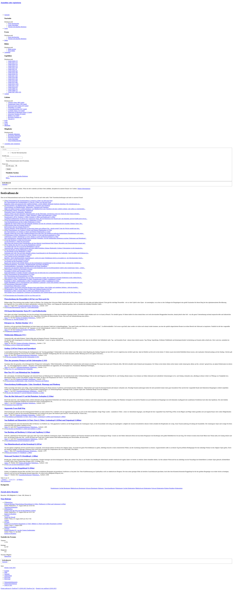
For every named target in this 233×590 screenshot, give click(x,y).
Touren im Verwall (9, 517)
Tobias (6, 343)
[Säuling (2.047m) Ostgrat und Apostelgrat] (17, 345)
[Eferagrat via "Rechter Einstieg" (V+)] (15, 319)
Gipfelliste (7, 52)
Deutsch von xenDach (46, 588)
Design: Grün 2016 (9, 567)
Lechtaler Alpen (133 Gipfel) (16, 110)
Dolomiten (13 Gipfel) (14, 107)
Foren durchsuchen (13, 23)
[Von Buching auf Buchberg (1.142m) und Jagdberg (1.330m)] (22, 428)
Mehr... (8, 178)
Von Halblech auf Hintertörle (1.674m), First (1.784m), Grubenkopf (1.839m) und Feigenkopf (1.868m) (42, 420)
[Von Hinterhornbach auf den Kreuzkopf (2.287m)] (19, 440)
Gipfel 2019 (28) (13, 72)
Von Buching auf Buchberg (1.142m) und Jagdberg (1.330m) (27, 432)
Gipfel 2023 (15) (13, 66)
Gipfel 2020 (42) (13, 71)
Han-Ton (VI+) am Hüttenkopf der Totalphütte (22, 372)
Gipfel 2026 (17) (13, 61)
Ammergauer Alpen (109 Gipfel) (17, 104)
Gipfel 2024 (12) (13, 64)
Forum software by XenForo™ (18, 588)
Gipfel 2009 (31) (13, 89)
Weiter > (20, 479)
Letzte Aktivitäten (13, 25)
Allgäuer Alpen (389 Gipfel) (16, 102)
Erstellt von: (5, 156)
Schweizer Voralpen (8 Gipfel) (17, 114)
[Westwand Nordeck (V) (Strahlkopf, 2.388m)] (18, 452)
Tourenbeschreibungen (24, 306)
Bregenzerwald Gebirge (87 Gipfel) (18, 106)
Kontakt (6, 571)
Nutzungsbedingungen (10, 582)
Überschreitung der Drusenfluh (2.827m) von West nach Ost (26, 299)
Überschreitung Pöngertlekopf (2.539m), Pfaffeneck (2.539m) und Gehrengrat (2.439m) (35, 504)
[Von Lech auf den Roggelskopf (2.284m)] (16, 464)
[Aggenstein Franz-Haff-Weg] (13, 405)
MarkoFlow (7, 556)
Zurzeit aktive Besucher (9, 492)
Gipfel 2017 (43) (13, 76)
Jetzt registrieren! (5, 481)
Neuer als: (5, 164)
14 (17, 479)
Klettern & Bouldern (22, 318)
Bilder (6, 40)
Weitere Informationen (83, 188)
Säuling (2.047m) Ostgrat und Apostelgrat (20, 348)
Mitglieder (7, 125)
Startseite (7, 15)
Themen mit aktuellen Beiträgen (17, 27)
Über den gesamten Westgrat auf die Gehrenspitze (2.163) (25, 360)
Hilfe (5, 572)
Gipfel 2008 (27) (13, 90)
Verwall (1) (11, 119)
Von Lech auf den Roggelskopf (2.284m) (19, 468)
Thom (6, 306)
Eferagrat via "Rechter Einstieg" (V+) (18, 323)
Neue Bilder (11, 51)
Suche (6, 124)
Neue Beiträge (6, 499)
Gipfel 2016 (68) (13, 77)
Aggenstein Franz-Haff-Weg (14, 408)
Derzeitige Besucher (14, 137)
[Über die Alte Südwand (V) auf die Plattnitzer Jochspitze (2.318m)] (24, 393)
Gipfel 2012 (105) (13, 84)
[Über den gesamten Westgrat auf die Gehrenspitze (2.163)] (21, 357)
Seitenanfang (8, 575)
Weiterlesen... (35, 306)
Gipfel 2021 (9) (12, 69)
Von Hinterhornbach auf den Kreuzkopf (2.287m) (23, 444)
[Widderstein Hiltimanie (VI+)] (13, 331)
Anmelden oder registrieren (11, 3)
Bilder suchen (12, 49)
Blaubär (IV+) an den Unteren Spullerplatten (19, 530)
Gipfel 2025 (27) (13, 62)
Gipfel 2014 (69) (13, 80)
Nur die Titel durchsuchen (19, 153)
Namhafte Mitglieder (14, 134)
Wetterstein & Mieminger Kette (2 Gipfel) (20, 112)
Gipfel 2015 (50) (13, 79)
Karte (6, 120)
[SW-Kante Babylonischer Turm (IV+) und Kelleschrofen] (21, 307)
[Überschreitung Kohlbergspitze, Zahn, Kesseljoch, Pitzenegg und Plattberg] (26, 381)
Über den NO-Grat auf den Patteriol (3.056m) (20, 510)
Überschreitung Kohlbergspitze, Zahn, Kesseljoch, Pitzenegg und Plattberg (32, 384)
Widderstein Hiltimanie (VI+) (15, 335)
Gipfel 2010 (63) (13, 87)
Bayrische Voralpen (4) (14, 117)
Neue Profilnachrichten (14, 140)
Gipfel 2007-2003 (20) (14, 92)
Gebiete (6, 94)
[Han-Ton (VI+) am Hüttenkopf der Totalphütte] (18, 369)
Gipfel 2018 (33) (13, 74)
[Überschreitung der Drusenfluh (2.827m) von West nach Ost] (22, 295)
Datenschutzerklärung (10, 583)
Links (6, 122)
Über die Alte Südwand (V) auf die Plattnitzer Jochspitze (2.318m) (29, 396)
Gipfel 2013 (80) (13, 82)
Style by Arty (8, 585)
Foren (6, 28)
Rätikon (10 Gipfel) (13, 115)
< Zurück (3, 479)
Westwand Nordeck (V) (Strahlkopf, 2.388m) (21, 456)
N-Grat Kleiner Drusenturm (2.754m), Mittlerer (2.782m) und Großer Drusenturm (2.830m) (33, 523)
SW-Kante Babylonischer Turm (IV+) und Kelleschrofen (25, 311)
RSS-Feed (7, 577)
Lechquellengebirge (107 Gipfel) (17, 109)
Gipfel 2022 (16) (13, 67)
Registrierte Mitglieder (14, 136)
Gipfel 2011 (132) (13, 85)
